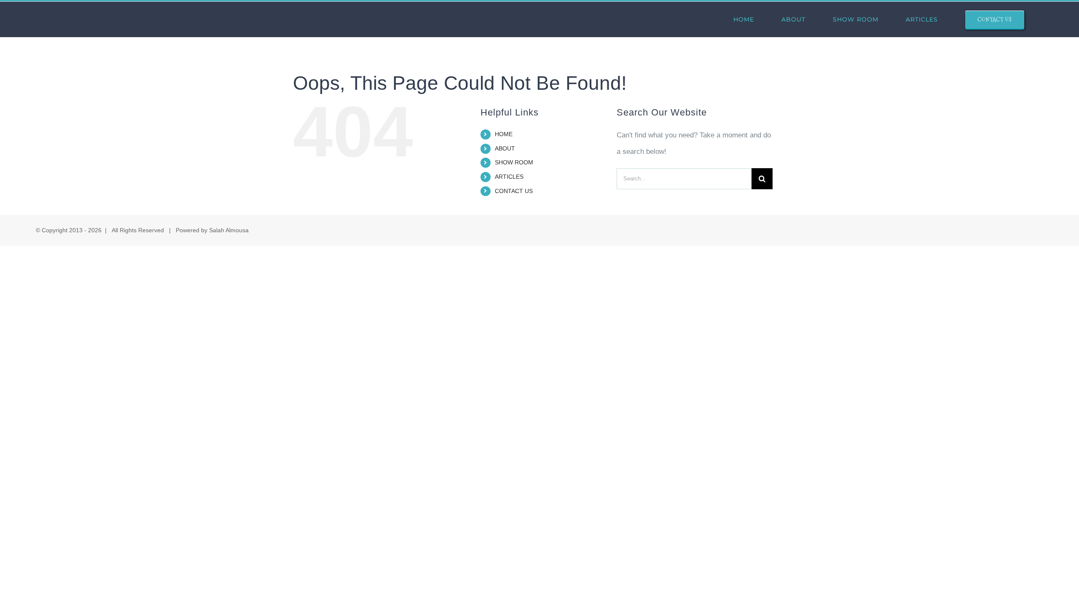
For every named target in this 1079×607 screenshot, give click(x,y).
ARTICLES (509, 176)
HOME (504, 134)
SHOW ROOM (514, 162)
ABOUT (505, 148)
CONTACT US (514, 191)
